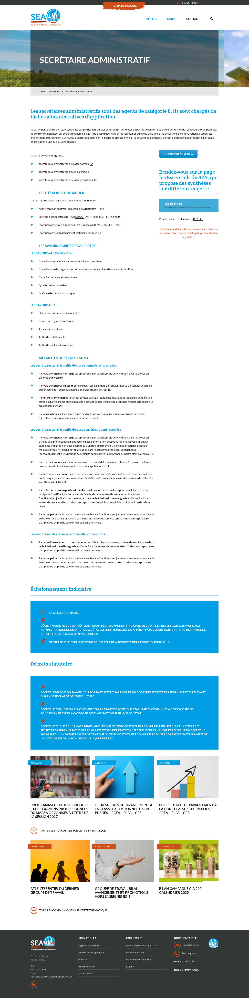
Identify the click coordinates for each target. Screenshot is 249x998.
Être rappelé (188, 953)
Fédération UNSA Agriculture (141, 945)
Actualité (36, 763)
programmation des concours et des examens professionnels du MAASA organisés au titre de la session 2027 (59, 811)
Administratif (56, 91)
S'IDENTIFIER (190, 2)
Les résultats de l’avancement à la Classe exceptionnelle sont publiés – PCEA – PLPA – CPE (123, 809)
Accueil (41, 91)
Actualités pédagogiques (91, 952)
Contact (193, 18)
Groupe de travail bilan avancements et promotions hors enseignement (121, 892)
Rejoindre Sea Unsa (124, 5)
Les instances (85, 973)
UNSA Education (135, 952)
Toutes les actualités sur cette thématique (72, 830)
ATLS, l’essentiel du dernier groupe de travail (54, 890)
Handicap (83, 959)
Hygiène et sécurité (88, 945)
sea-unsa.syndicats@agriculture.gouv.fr (51, 976)
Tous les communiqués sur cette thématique (73, 910)
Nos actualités (184, 961)
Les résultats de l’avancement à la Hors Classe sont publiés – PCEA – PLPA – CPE (188, 809)
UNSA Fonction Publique (139, 959)
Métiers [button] (151, 18)
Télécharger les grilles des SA (178, 153)
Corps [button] (171, 18)
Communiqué (38, 846)
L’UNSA (130, 966)
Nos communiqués (186, 969)
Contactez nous (190, 944)
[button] (212, 18)
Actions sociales (87, 966)
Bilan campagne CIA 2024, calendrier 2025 (181, 890)
